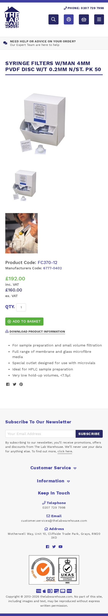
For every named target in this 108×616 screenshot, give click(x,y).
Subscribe (89, 434)
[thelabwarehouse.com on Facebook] (47, 546)
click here (65, 451)
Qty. (10, 306)
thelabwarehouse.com (56, 596)
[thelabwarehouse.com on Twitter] (54, 546)
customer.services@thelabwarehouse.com (54, 520)
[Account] (69, 19)
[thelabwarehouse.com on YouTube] (60, 546)
